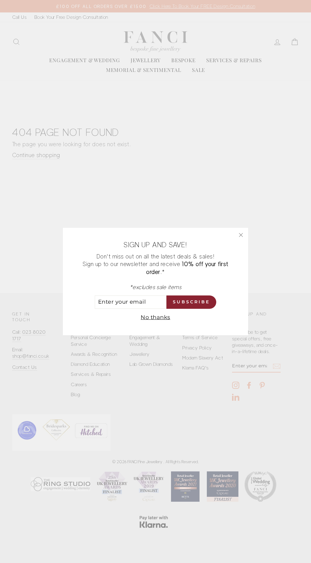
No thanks (155, 317)
